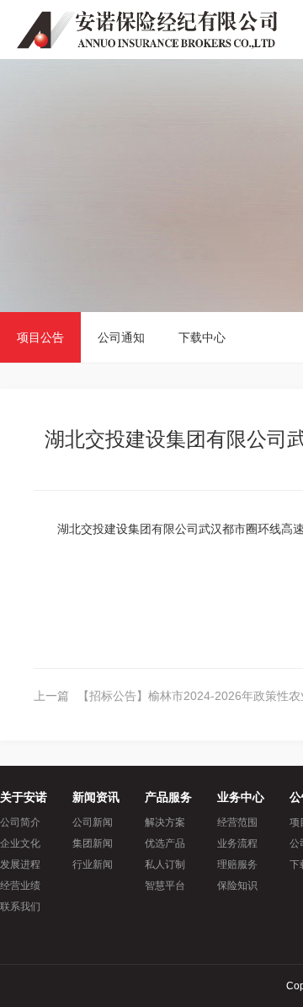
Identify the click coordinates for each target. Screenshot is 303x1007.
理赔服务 (237, 864)
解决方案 (165, 822)
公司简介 (20, 822)
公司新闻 (92, 822)
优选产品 (165, 843)
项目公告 (40, 337)
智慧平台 (165, 885)
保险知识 (237, 885)
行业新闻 (92, 864)
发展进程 (20, 864)
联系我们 (20, 907)
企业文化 (20, 843)
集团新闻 (92, 843)
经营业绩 (20, 885)
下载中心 (202, 337)
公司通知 (121, 337)
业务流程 (237, 843)
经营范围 (237, 822)
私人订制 (165, 864)
